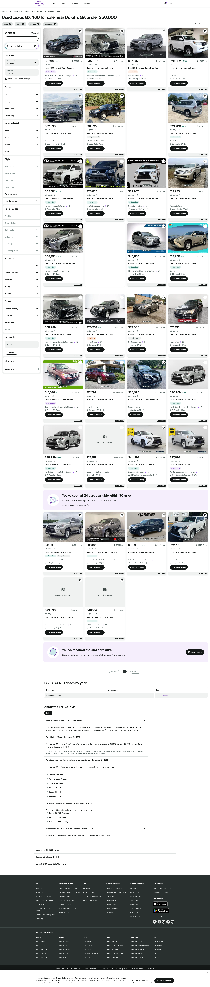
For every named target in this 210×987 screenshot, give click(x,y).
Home (4, 11)
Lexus (33, 11)
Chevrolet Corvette (137, 941)
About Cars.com (62, 969)
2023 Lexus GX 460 (53, 695)
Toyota (38, 937)
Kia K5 (156, 953)
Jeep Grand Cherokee (114, 945)
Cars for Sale (13, 11)
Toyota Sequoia (56, 774)
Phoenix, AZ (134, 900)
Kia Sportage (158, 941)
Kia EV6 (156, 957)
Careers (105, 969)
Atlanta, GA (134, 904)
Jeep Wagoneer (112, 949)
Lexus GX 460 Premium (59, 813)
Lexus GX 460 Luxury (58, 821)
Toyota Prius (40, 945)
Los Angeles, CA (135, 896)
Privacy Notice (61, 978)
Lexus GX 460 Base (57, 817)
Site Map (109, 912)
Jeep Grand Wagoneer (114, 953)
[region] (105, 978)
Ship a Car (110, 896)
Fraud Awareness (137, 969)
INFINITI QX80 (55, 796)
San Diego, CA (135, 916)
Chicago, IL (134, 888)
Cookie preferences (142, 980)
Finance (87, 3)
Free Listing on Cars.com (92, 896)
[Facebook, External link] (159, 922)
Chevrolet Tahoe (136, 953)
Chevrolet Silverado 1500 (139, 945)
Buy (54, 3)
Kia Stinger (158, 949)
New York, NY (134, 912)
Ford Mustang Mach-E (91, 953)
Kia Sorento (158, 945)
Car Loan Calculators (114, 888)
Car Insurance (111, 904)
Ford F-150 (87, 949)
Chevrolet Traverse (137, 949)
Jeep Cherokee (112, 957)
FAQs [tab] (48, 713)
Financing (39, 919)
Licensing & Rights (118, 969)
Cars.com (123, 978)
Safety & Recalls (65, 904)
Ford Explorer (88, 957)
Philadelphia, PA (135, 908)
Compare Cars (64, 896)
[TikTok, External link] (155, 922)
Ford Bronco (87, 945)
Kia (155, 937)
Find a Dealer (41, 904)
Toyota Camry (41, 953)
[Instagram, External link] (168, 922)
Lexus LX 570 (55, 787)
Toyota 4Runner (56, 783)
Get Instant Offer (89, 892)
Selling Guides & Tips (90, 900)
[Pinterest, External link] (172, 922)
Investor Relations (90, 969)
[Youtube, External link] (164, 922)
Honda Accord (64, 949)
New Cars (39, 892)
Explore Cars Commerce (162, 888)
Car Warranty (111, 900)
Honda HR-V (64, 957)
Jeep (108, 937)
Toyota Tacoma (41, 949)
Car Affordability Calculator (116, 892)
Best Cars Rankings (66, 900)
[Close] (207, 972)
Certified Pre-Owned (43, 896)
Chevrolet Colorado (137, 957)
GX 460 (40, 11)
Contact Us (75, 969)
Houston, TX (134, 892)
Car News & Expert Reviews (69, 892)
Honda (61, 937)
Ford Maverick (88, 941)
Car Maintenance (112, 908)
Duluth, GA (24, 11)
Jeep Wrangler (111, 941)
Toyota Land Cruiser (58, 779)
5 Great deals (163, 695)
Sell (63, 3)
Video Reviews (64, 912)
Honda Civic (63, 945)
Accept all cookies (164, 980)
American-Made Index (67, 908)
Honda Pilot (63, 953)
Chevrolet (134, 937)
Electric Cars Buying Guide (46, 915)
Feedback (150, 969)
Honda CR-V (64, 941)
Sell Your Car (87, 888)
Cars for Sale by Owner (44, 900)
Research (74, 3)
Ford (85, 937)
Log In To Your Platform (162, 892)
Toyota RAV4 (40, 941)
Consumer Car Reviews (68, 888)
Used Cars (39, 888)
